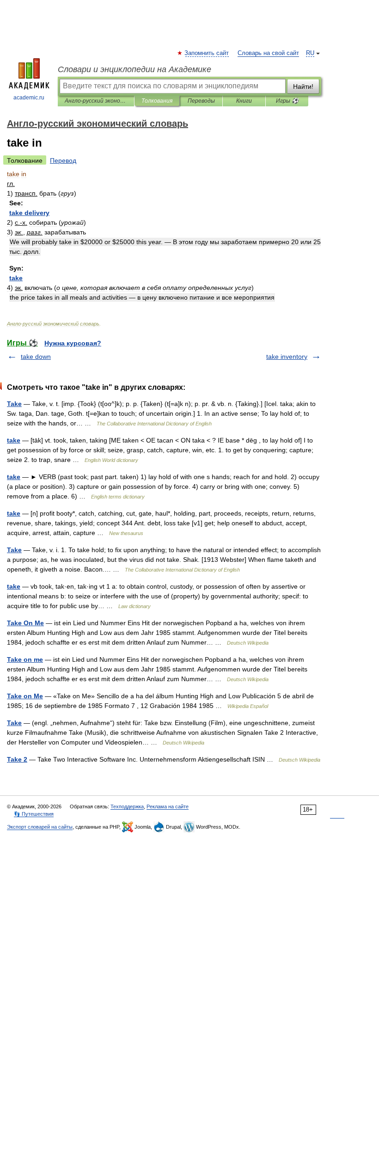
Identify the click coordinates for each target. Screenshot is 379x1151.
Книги (244, 101)
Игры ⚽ (287, 101)
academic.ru (28, 97)
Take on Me (25, 696)
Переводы (201, 101)
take (13, 440)
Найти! (303, 86)
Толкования (156, 101)
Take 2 (17, 759)
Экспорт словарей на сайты (40, 827)
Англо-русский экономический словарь (96, 101)
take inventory (286, 356)
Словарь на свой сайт (268, 53)
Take (14, 403)
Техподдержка (127, 806)
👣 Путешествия (34, 814)
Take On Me (25, 623)
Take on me (25, 659)
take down (36, 356)
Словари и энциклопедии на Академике (134, 69)
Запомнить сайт (207, 53)
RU (310, 53)
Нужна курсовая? (72, 343)
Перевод (63, 160)
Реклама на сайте (168, 806)
